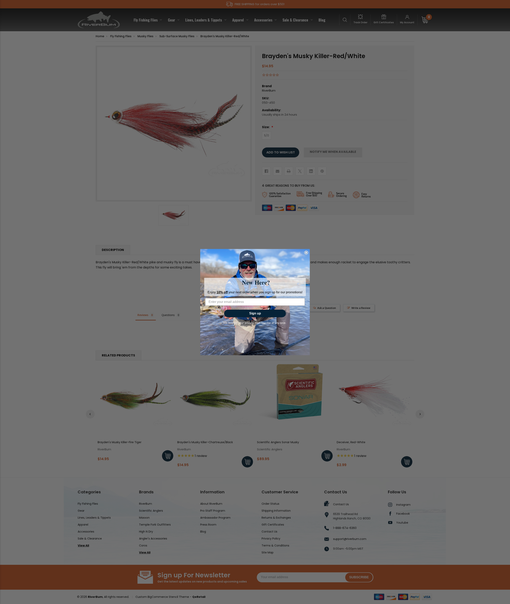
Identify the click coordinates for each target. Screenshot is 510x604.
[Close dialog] (306, 253)
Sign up (255, 313)
